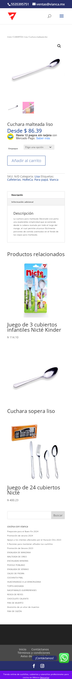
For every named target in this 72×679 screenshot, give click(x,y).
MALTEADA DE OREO (17, 556)
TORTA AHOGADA (15, 586)
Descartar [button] (44, 677)
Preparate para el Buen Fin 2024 (22, 531)
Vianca (54, 179)
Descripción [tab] (17, 194)
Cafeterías (14, 179)
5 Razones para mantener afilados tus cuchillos (30, 544)
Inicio (9, 37)
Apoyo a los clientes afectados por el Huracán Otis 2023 (34, 539)
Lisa (26, 37)
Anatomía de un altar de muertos (23, 607)
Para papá (41, 179)
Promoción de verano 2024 (20, 535)
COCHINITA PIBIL (15, 577)
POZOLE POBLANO (16, 565)
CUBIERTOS (18, 37)
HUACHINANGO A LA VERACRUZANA (24, 581)
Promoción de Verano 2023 (20, 548)
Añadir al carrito (26, 160)
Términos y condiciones (34, 653)
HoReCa (27, 179)
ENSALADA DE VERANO (18, 569)
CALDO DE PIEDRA (15, 573)
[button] (59, 46)
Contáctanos (40, 649)
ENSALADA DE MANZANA (19, 552)
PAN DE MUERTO (15, 602)
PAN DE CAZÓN (14, 611)
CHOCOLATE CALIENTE (18, 598)
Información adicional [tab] (22, 201)
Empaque (13, 148)
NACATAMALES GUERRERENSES (21, 590)
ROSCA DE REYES (15, 594)
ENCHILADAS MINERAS (17, 560)
